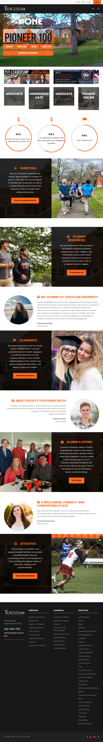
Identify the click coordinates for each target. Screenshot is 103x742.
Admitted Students (36, 628)
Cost (80, 667)
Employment (83, 681)
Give (97, 2)
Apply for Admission (36, 624)
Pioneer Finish (59, 641)
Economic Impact (85, 677)
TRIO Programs (59, 644)
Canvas (56, 624)
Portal (78, 2)
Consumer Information (87, 674)
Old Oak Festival (84, 702)
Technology (83, 720)
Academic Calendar (61, 617)
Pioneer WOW (83, 709)
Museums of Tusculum (87, 695)
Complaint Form (84, 663)
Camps (81, 642)
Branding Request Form (87, 631)
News (89, 2)
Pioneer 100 (33, 620)
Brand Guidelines (84, 635)
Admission (9, 46)
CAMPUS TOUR (22, 46)
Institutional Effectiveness (88, 688)
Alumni (81, 620)
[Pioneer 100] (28, 35)
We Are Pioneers (84, 723)
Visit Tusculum (34, 631)
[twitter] (94, 737)
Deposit (34, 46)
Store (83, 2)
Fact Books (82, 684)
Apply (80, 624)
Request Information (37, 617)
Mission (81, 692)
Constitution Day (84, 670)
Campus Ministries (85, 652)
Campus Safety (84, 656)
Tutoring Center (60, 648)
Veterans (32, 642)
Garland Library (60, 637)
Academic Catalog (61, 620)
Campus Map (83, 649)
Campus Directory (85, 645)
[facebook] (87, 737)
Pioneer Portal (84, 706)
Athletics (81, 628)
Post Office (82, 713)
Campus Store (84, 660)
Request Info (46, 46)
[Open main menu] (98, 8)
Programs (82, 716)
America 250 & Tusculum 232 (28, 53)
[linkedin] (91, 737)
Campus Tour (34, 635)
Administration (84, 617)
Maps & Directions (36, 638)
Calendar (82, 638)
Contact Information (37, 645)
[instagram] (98, 737)
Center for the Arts (61, 634)
